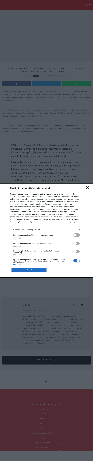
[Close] (88, 188)
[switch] (76, 235)
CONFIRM (29, 270)
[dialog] (46, 231)
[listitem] (46, 229)
